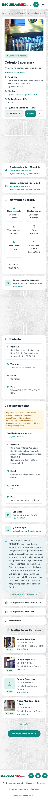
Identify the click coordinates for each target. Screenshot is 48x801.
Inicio (4, 13)
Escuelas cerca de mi (22, 733)
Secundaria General (17, 13)
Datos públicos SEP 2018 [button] (21, 611)
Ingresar (35, 789)
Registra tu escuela (18, 789)
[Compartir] (40, 113)
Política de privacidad (13, 783)
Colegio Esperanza (15, 436)
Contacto (41, 783)
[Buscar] (36, 4)
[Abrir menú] (43, 4)
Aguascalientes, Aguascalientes (23, 94)
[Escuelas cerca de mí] (45, 775)
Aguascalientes (34, 13)
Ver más (24, 724)
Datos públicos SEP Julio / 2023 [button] (25, 602)
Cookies (30, 783)
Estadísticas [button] (15, 620)
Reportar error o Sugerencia (24, 594)
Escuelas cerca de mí (24, 795)
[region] (24, 141)
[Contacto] (38, 775)
